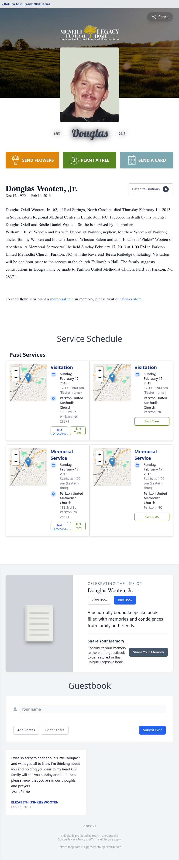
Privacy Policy (76, 839)
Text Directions (59, 431)
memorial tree (62, 299)
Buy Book (125, 600)
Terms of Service (102, 839)
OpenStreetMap (94, 847)
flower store (132, 299)
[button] (28, 378)
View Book (99, 600)
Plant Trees (77, 430)
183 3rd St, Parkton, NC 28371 (69, 416)
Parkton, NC (153, 412)
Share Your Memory (148, 652)
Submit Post (152, 730)
